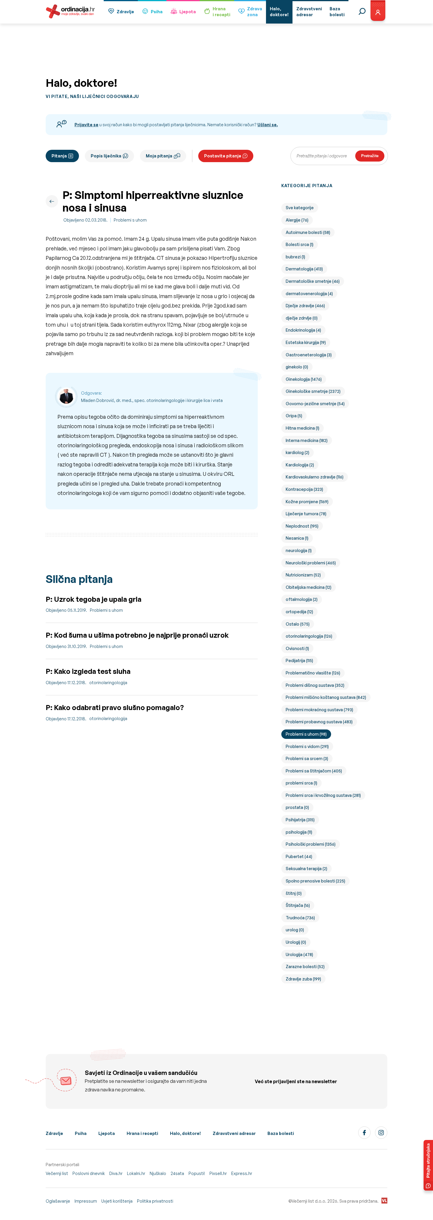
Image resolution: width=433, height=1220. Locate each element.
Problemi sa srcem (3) (307, 758)
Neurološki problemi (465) (311, 562)
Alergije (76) (297, 219)
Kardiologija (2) (300, 464)
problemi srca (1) (301, 782)
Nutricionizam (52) (303, 574)
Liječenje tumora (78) (306, 513)
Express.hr (241, 1173)
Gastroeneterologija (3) (309, 354)
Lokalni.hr (136, 1173)
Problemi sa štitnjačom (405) (314, 770)
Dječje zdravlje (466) (305, 305)
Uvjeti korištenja (117, 1201)
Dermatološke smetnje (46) (313, 281)
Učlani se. (267, 124)
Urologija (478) (299, 954)
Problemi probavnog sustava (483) (319, 721)
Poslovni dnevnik (88, 1173)
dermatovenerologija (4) (309, 293)
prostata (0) (297, 807)
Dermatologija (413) (304, 268)
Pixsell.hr (218, 1173)
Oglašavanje (58, 1201)
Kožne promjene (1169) (307, 501)
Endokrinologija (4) (303, 330)
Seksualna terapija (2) (306, 868)
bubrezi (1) (295, 256)
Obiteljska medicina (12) (308, 587)
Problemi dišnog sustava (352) (315, 685)
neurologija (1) (299, 550)
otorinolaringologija (108, 682)
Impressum (86, 1201)
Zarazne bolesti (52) (305, 966)
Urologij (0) (296, 942)
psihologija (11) (299, 832)
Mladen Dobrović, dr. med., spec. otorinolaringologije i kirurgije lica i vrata (152, 400)
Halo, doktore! (185, 1133)
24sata (177, 1173)
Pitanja (59, 155)
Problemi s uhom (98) (306, 734)
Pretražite (370, 156)
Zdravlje (125, 11)
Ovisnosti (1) (297, 648)
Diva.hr (116, 1173)
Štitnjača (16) (298, 905)
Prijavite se (86, 124)
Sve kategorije (300, 207)
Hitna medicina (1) (302, 428)
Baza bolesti (280, 1133)
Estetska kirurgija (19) (306, 342)
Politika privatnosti (155, 1201)
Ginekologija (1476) (304, 379)
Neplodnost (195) (302, 525)
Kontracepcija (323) (304, 489)
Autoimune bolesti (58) (308, 232)
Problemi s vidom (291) (307, 746)
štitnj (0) (294, 893)
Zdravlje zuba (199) (303, 978)
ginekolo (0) (297, 366)
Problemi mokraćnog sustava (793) (319, 709)
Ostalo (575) (298, 623)
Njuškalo (158, 1173)
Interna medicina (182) (307, 440)
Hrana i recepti (142, 1133)
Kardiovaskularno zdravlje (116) (314, 476)
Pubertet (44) (299, 856)
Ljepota (187, 11)
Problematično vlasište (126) (313, 672)
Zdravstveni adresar (234, 1133)
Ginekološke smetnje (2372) (313, 391)
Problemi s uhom (130, 219)
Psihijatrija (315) (300, 819)
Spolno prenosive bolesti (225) (315, 880)
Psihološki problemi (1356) (311, 844)
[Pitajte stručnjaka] (428, 1165)
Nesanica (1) (297, 538)
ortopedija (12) (299, 611)
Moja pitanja (159, 155)
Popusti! (197, 1173)
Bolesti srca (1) (299, 244)
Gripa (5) (294, 415)
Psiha (157, 11)
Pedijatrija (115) (299, 660)
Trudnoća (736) (300, 917)
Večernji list (57, 1173)
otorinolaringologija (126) (309, 636)
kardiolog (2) (297, 452)
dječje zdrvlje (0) (302, 317)
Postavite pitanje (222, 155)
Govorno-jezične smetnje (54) (315, 403)
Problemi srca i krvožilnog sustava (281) (323, 795)
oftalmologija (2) (302, 599)
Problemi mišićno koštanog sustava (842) (326, 697)
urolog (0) (295, 929)
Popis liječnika (106, 155)
